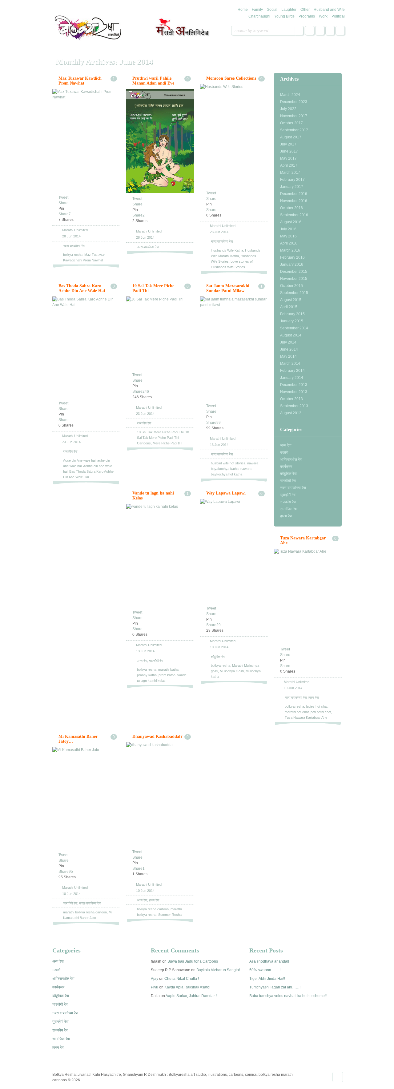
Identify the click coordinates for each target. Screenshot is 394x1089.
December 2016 (293, 194)
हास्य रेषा (286, 516)
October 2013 (291, 399)
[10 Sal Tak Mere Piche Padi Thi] (160, 332)
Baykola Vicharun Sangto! (218, 970)
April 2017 (288, 165)
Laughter (288, 9)
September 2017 (294, 130)
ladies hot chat (317, 706)
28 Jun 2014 (71, 236)
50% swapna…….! (264, 970)
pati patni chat (321, 712)
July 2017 (288, 144)
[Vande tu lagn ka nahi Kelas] (160, 555)
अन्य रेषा (285, 445)
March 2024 (290, 95)
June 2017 (289, 151)
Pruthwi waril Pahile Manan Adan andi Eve (153, 80)
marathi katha (168, 669)
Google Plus (330, 30)
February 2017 (292, 179)
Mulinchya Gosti (232, 671)
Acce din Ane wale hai (79, 460)
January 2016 (291, 264)
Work (323, 16)
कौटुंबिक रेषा (288, 473)
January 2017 (291, 187)
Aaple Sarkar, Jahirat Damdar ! (191, 996)
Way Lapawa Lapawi (226, 493)
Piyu (154, 987)
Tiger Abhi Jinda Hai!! (267, 978)
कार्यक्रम (286, 466)
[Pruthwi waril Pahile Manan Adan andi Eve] (160, 141)
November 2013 (293, 392)
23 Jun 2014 (219, 232)
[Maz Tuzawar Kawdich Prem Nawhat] (86, 140)
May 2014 (288, 356)
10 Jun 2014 (219, 647)
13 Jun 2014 (219, 445)
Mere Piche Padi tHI (167, 443)
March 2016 (290, 250)
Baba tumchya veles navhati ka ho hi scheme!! (288, 996)
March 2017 (290, 172)
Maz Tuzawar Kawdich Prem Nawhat (80, 80)
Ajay (154, 978)
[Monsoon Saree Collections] (234, 135)
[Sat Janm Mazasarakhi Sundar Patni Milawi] (234, 348)
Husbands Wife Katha (227, 250)
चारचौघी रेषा (288, 481)
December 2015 (293, 271)
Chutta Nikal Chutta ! (181, 978)
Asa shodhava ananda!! (269, 961)
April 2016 (288, 243)
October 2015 (291, 286)
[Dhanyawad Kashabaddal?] (160, 794)
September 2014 (294, 328)
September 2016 (294, 215)
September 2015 (294, 293)
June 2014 (289, 349)
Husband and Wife (329, 9)
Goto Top (337, 1077)
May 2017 (288, 158)
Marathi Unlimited (75, 230)
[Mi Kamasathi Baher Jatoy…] (86, 798)
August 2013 (290, 413)
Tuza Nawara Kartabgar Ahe (306, 717)
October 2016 (291, 208)
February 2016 (292, 257)
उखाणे (284, 452)
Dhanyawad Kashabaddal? (157, 736)
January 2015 (291, 321)
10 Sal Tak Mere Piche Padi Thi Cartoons (163, 437)
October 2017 (291, 123)
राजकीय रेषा (288, 502)
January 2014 (291, 378)
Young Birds (284, 16)
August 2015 (290, 300)
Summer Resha (170, 914)
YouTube (340, 30)
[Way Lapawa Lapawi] (234, 550)
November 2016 (293, 201)
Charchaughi (259, 16)
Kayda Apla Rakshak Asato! (187, 987)
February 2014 (292, 370)
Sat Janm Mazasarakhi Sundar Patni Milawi (227, 288)
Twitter (319, 30)
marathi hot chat (297, 712)
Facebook (309, 30)
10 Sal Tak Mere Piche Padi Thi (160, 432)
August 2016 (290, 222)
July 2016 (288, 229)
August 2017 (290, 137)
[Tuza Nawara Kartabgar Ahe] (308, 596)
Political (338, 16)
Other (305, 9)
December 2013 (293, 385)
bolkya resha (72, 254)
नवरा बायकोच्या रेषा (293, 488)
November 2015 (293, 278)
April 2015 (288, 307)
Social (272, 9)
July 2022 (288, 109)
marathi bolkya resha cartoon (85, 912)
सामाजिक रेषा (289, 509)
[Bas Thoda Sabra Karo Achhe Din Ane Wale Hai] (86, 346)
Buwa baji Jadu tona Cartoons (192, 961)
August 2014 (290, 335)
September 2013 (294, 406)
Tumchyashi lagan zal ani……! (274, 987)
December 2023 (293, 102)
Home (243, 9)
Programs (307, 16)
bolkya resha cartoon (153, 909)
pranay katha (147, 675)
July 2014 (288, 342)
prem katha (167, 675)
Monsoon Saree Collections (231, 78)
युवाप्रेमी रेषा (288, 495)
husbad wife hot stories (228, 463)
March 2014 (290, 363)
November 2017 (293, 116)
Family (257, 9)
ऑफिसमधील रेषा (291, 459)
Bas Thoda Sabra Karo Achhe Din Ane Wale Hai (81, 288)
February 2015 (292, 314)
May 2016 (288, 236)
